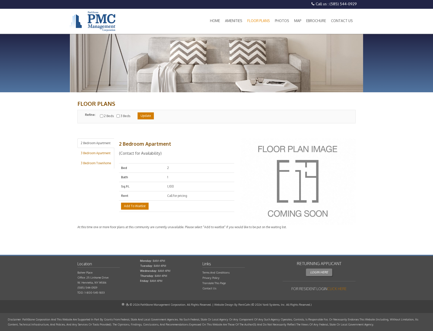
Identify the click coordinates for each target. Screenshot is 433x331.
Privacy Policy (211, 278)
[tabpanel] (216, 184)
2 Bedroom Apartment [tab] (96, 143)
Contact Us (342, 21)
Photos (282, 21)
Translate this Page (214, 283)
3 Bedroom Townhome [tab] (96, 163)
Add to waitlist (135, 206)
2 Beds (109, 116)
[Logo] (92, 21)
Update (146, 116)
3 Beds (126, 116)
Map (297, 21)
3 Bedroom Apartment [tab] (96, 153)
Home (215, 21)
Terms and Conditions (216, 272)
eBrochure (316, 21)
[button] (298, 181)
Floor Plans (258, 21)
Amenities (233, 21)
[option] (216, 63)
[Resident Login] (337, 288)
